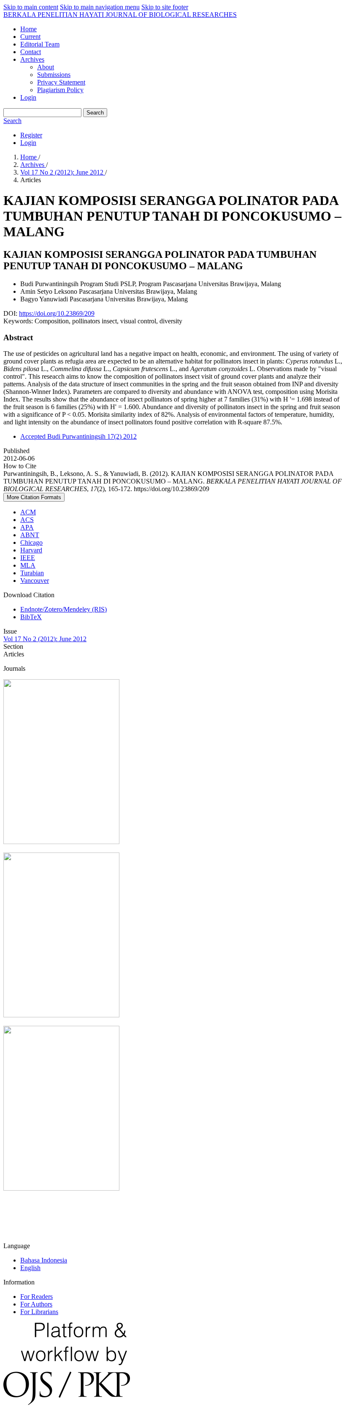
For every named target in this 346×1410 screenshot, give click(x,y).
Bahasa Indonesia (43, 1260)
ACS (27, 519)
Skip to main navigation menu (100, 7)
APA (27, 527)
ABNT (29, 534)
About (45, 67)
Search (95, 112)
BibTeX (31, 616)
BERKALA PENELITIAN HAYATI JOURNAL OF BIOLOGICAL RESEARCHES (120, 14)
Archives (32, 59)
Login (28, 97)
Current (30, 36)
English (30, 1267)
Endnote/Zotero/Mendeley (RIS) (63, 609)
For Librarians (39, 1311)
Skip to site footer (164, 7)
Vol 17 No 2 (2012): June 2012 (62, 172)
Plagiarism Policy (60, 89)
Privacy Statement (61, 82)
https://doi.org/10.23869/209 (57, 313)
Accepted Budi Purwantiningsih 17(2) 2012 (78, 436)
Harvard (31, 550)
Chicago (31, 542)
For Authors (36, 1304)
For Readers (36, 1296)
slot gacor (16, 1231)
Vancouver (34, 580)
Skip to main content (30, 7)
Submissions (53, 74)
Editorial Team (39, 44)
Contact (30, 51)
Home (28, 29)
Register (31, 135)
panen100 (16, 1217)
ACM (28, 512)
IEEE (27, 557)
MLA (27, 565)
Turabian (32, 573)
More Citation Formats (34, 497)
